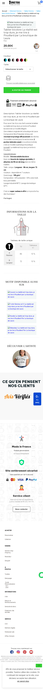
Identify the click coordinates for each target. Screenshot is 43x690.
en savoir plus (23, 681)
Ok (39, 665)
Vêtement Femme (16, 11)
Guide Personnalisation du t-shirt (7, 585)
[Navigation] (3, 3)
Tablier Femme (29, 11)
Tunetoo (7, 574)
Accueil (4, 11)
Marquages (7, 578)
